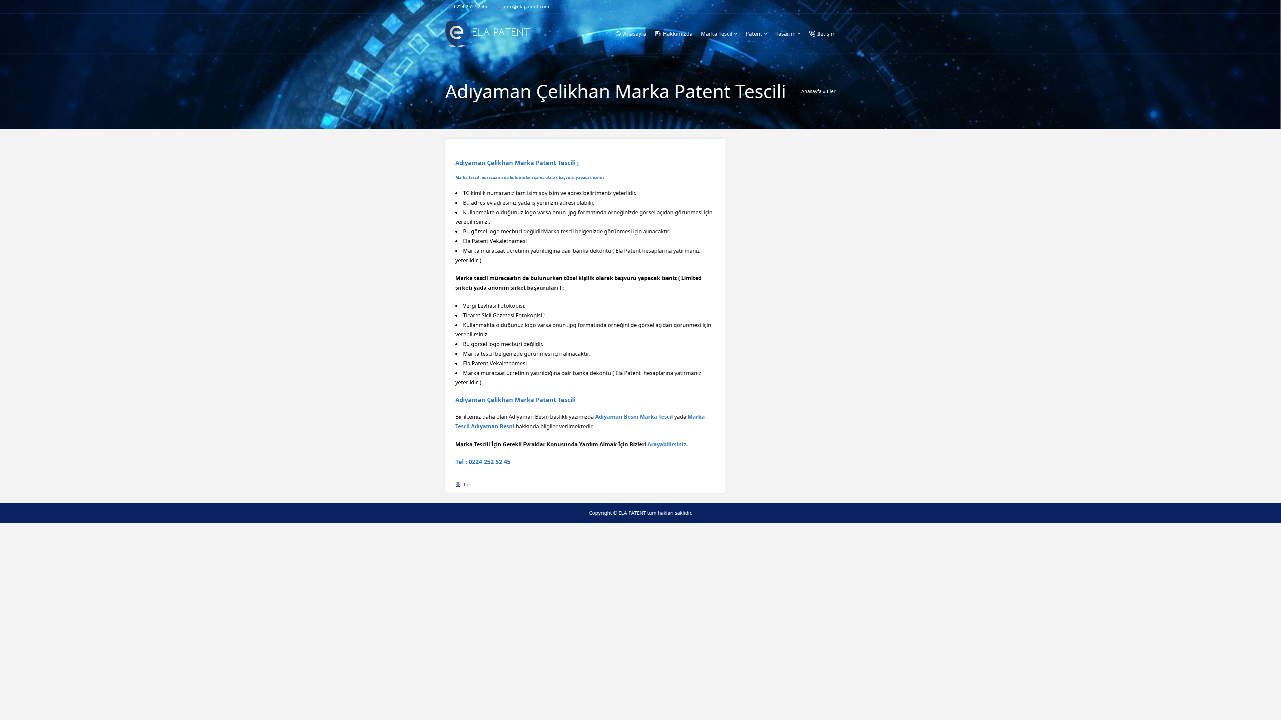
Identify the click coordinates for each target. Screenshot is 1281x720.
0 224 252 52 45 (469, 6)
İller (831, 91)
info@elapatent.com (526, 6)
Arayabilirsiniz (667, 444)
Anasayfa (811, 91)
